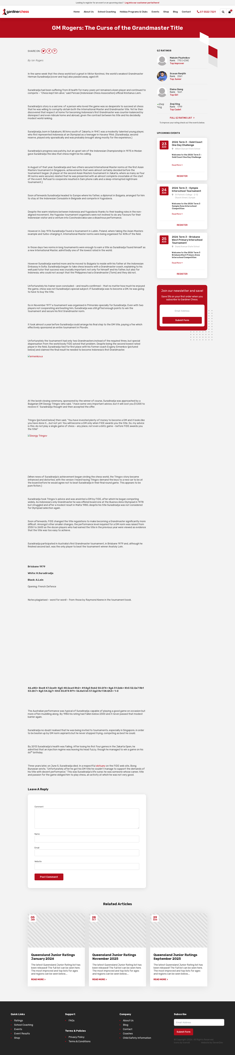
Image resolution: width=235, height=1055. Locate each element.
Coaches (128, 1033)
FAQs (71, 1020)
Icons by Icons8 (182, 1042)
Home (77, 11)
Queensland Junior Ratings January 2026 (53, 957)
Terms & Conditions (79, 1041)
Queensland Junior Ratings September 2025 (175, 957)
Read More (37, 979)
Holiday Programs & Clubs (134, 11)
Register (182, 176)
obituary (100, 765)
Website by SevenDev (212, 1042)
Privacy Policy (76, 1037)
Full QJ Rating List (181, 118)
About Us (89, 11)
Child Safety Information (137, 1037)
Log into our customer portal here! (142, 3)
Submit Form (182, 320)
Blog (175, 11)
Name (38, 834)
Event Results (22, 1033)
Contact (186, 11)
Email (38, 848)
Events (155, 11)
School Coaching (107, 11)
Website (38, 861)
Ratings (18, 1020)
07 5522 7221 (207, 11)
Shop (166, 11)
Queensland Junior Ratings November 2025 (114, 957)
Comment (40, 807)
